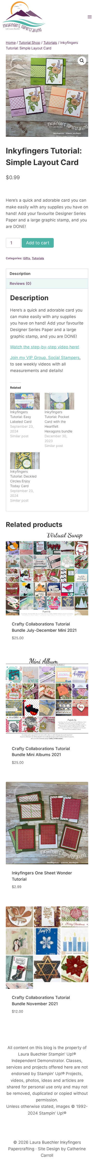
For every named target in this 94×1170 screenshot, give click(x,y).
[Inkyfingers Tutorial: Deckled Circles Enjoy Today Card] (25, 460)
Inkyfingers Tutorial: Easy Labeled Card (21, 417)
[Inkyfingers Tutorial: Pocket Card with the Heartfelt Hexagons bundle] (59, 401)
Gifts (26, 258)
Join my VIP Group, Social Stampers (45, 357)
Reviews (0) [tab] (20, 283)
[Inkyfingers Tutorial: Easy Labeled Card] (25, 401)
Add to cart (37, 242)
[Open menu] (89, 16)
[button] (82, 60)
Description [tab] (20, 273)
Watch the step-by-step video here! (44, 347)
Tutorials (38, 258)
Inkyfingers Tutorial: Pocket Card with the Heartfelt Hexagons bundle (58, 421)
